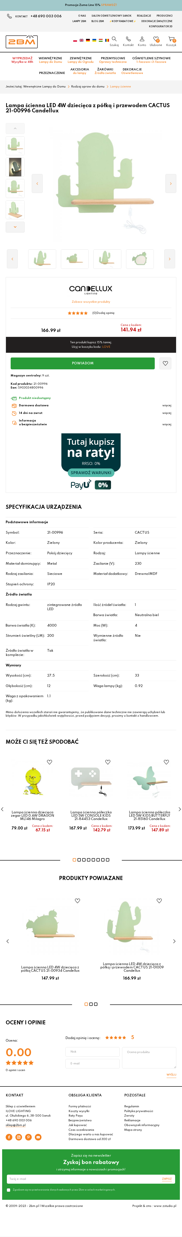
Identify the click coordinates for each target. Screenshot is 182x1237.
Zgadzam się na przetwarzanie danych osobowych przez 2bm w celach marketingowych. (64, 1190)
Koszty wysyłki (78, 1111)
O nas (82, 16)
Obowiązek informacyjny (141, 1125)
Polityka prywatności (138, 1111)
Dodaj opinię (105, 313)
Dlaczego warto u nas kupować (90, 1134)
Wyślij (171, 1074)
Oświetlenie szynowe (151, 60)
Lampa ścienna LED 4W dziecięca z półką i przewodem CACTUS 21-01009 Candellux (132, 967)
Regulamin (131, 1106)
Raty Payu (75, 1115)
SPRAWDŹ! (109, 5)
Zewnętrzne (81, 60)
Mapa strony (133, 1130)
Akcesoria (79, 71)
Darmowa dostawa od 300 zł (89, 1139)
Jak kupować (77, 1125)
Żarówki (105, 71)
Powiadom (83, 363)
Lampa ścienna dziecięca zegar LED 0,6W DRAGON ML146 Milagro (32, 816)
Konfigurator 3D (161, 26)
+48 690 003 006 (46, 16)
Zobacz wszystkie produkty (91, 302)
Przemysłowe (113, 60)
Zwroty (129, 1115)
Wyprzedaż (22, 60)
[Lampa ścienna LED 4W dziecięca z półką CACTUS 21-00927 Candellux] (42, 259)
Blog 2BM (97, 21)
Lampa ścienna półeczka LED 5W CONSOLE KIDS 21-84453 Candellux (91, 816)
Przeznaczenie (52, 73)
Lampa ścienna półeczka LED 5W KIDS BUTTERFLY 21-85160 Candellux (149, 816)
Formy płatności (79, 1106)
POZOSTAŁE (135, 1095)
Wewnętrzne (50, 60)
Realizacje (144, 16)
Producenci (165, 16)
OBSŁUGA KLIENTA (85, 1095)
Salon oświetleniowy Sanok (111, 16)
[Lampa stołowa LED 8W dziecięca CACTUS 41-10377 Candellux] (140, 259)
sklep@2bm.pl (16, 1125)
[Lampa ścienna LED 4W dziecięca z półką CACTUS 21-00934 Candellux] (75, 259)
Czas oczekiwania (81, 1130)
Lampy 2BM (79, 21)
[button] (15, 128)
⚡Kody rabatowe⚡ (122, 21)
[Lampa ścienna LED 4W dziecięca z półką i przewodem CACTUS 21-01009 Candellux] (107, 259)
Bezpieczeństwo (80, 1120)
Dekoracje (132, 71)
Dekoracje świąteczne (157, 21)
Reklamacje (132, 1120)
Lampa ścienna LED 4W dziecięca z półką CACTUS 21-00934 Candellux (50, 969)
